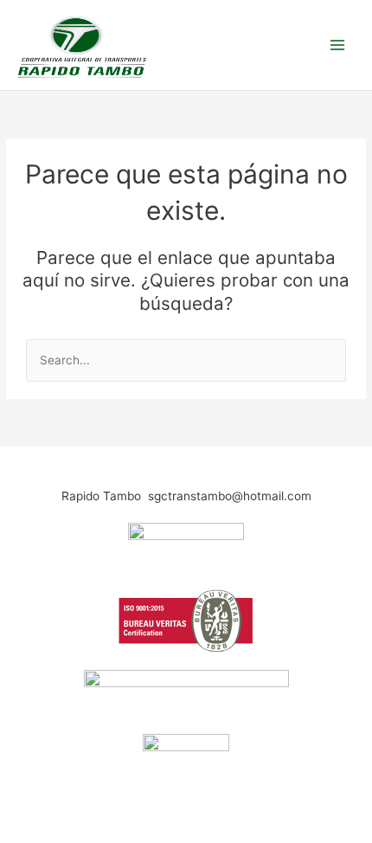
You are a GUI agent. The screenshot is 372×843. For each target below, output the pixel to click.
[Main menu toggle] (338, 44)
